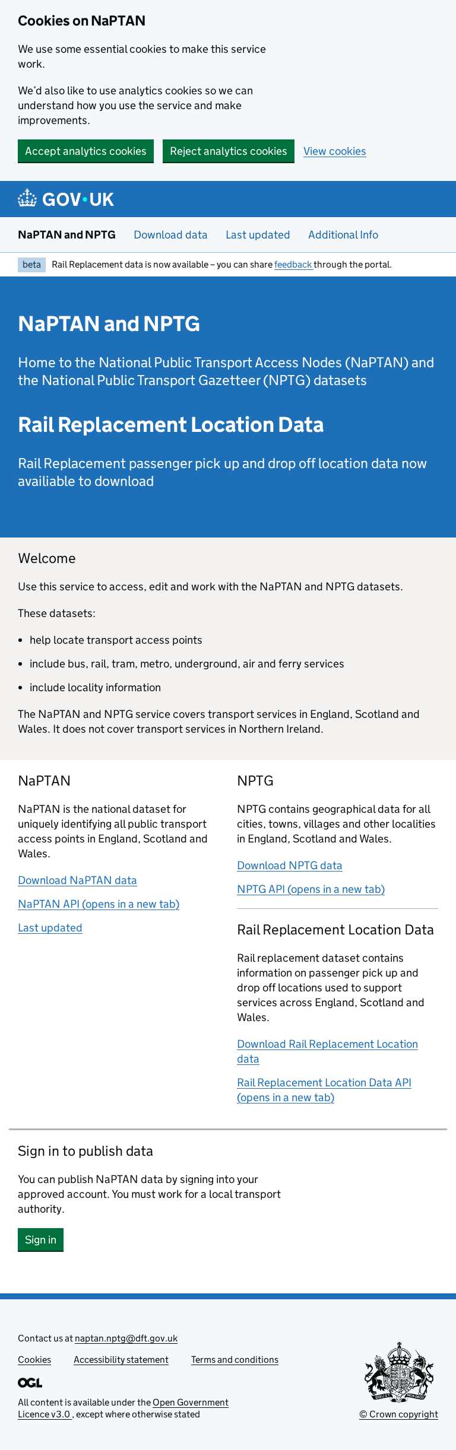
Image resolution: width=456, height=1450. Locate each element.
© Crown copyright (398, 1414)
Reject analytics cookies (228, 151)
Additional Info (343, 234)
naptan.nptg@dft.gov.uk (126, 1338)
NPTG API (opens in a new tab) (311, 889)
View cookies (334, 151)
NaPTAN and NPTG (67, 234)
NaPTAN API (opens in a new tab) (98, 904)
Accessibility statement (121, 1359)
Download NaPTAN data (77, 880)
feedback (294, 264)
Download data (171, 234)
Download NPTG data (290, 865)
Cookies (34, 1359)
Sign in (44, 1240)
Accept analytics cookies (86, 151)
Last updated (258, 234)
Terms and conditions (234, 1359)
